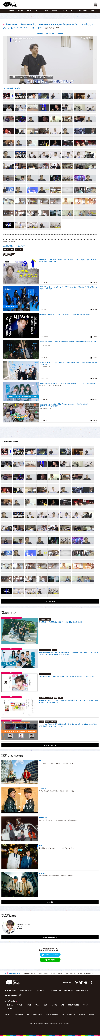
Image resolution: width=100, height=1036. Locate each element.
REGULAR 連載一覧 (14, 973)
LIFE (62, 1005)
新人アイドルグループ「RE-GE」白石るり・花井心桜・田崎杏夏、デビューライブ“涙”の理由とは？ (68, 383)
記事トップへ (50, 33)
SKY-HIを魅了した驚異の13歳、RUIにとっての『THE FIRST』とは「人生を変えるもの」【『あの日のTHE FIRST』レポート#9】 (68, 260)
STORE (93, 11)
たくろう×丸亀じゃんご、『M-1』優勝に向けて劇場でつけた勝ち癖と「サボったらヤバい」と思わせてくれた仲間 (68, 363)
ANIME (46, 11)
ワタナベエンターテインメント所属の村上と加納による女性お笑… (56, 763)
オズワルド (42, 873)
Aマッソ (41, 761)
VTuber (37, 11)
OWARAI (11, 11)
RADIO (46, 1005)
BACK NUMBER (82, 11)
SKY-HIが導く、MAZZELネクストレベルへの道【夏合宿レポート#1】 (60, 622)
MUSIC (20, 11)
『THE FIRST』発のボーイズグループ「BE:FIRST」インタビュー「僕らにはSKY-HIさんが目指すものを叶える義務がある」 (68, 288)
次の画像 (60, 33)
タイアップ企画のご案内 (33, 1014)
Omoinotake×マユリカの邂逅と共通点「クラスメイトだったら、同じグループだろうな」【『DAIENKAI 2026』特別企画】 (65, 405)
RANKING (64, 11)
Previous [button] (3, 927)
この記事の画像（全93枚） (12, 88)
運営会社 (82, 1014)
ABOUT (7, 1014)
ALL (72, 11)
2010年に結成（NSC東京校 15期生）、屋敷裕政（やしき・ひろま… (57, 791)
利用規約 (91, 1014)
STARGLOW (43, 817)
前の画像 (40, 33)
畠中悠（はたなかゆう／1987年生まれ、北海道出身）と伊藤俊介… (57, 875)
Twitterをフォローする (51, 955)
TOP (5, 973)
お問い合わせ (18, 1014)
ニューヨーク (43, 788)
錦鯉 (40, 845)
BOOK (54, 1005)
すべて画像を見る (50, 601)
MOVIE (28, 11)
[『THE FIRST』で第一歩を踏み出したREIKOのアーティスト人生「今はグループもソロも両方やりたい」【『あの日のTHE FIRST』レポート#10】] (8, 95)
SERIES (54, 11)
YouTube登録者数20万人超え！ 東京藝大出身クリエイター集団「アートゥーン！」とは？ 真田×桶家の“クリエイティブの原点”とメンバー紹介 (68, 654)
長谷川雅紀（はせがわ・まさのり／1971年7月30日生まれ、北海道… (57, 848)
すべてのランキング (50, 745)
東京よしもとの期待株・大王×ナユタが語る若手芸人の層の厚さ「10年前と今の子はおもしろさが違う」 (67, 342)
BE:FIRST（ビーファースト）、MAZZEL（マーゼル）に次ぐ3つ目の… (58, 820)
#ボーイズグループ (9, 241)
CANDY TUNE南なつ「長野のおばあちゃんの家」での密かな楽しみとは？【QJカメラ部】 (67, 676)
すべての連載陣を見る (50, 937)
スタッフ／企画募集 (51, 1014)
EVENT (9, 1008)
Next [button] (95, 927)
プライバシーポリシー (68, 1014)
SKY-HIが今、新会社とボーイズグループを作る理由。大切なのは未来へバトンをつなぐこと (65, 314)
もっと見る (50, 902)
